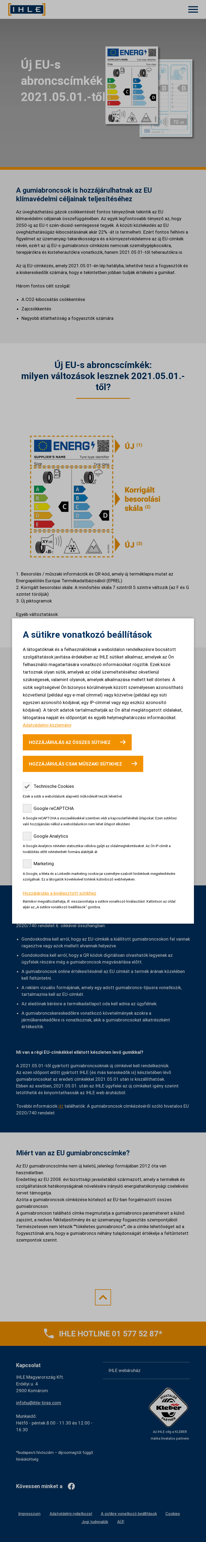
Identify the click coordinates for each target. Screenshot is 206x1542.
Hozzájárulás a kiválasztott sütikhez (59, 893)
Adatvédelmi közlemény (47, 725)
